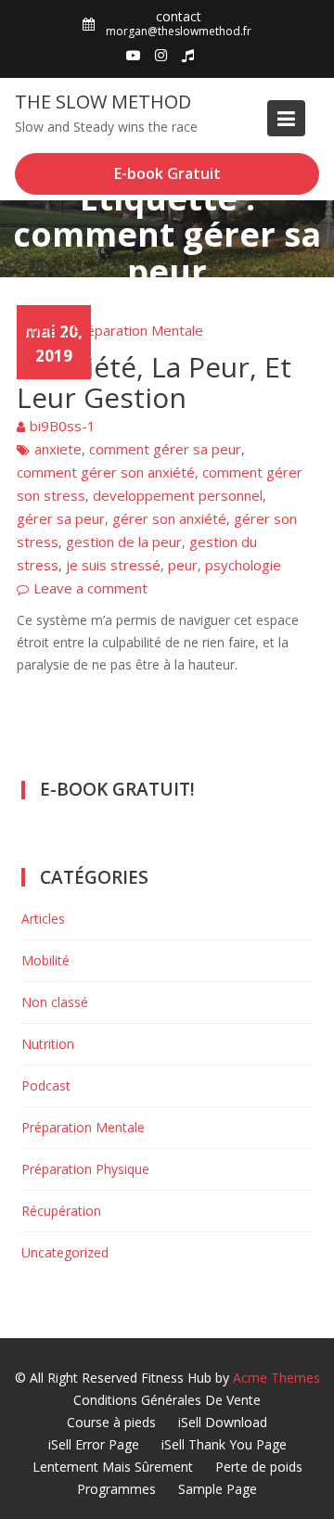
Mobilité (45, 960)
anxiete (58, 449)
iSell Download (222, 1422)
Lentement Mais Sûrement (112, 1466)
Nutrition (47, 1044)
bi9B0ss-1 (63, 425)
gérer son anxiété (169, 518)
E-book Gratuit (167, 173)
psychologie (243, 564)
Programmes (116, 1489)
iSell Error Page (93, 1444)
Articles (40, 330)
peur (183, 564)
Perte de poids (258, 1466)
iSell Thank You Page (224, 1444)
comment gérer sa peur (165, 449)
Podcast (46, 1085)
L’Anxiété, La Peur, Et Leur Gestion (154, 382)
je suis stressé (113, 564)
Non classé (54, 1002)
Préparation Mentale (137, 330)
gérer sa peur (61, 518)
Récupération (61, 1210)
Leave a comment (90, 588)
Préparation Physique (85, 1169)
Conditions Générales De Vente (167, 1400)
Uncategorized (65, 1252)
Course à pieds (111, 1422)
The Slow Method (103, 101)
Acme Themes (276, 1377)
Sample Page (217, 1489)
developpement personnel (178, 495)
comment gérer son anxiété (106, 472)
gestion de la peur (124, 541)
